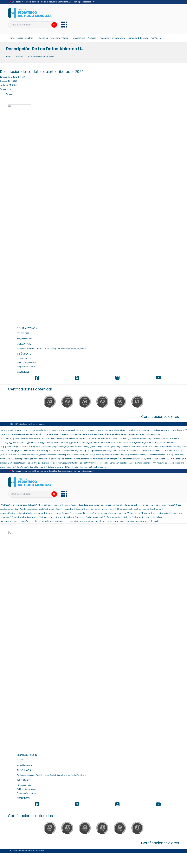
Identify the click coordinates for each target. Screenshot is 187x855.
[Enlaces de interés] (63, 24)
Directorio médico (59, 38)
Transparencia (78, 38)
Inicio (12, 38)
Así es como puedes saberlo (80, 2)
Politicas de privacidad (27, 362)
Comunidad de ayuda (138, 38)
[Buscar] (54, 25)
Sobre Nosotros (25, 38)
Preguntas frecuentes (26, 366)
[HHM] (30, 13)
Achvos (19, 56)
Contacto (156, 38)
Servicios (43, 38)
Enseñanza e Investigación (112, 38)
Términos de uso (24, 358)
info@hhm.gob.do (25, 339)
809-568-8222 (23, 333)
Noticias (92, 38)
